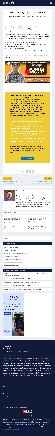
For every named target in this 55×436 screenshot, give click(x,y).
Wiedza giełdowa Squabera (11, 256)
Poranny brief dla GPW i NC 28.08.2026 (13, 278)
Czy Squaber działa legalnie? (11, 265)
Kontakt (5, 389)
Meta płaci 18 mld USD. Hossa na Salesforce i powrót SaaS (18, 282)
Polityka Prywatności (8, 396)
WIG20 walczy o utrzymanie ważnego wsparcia (37, 218)
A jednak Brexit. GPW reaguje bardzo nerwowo (38, 227)
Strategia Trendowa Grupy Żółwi (12, 259)
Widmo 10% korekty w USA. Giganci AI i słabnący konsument (19, 289)
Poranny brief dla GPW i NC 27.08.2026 (13, 285)
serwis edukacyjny (24, 429)
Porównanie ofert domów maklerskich (13, 262)
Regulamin (5, 393)
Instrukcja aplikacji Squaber (11, 247)
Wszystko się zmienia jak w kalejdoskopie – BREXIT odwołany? (13, 219)
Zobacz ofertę (27, 158)
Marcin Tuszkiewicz (22, 16)
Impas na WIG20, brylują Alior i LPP (14, 227)
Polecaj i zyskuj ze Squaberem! (11, 250)
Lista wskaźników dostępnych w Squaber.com (15, 253)
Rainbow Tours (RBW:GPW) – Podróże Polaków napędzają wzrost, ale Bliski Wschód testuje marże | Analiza (26, 274)
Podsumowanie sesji (41, 16)
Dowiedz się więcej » (27, 416)
